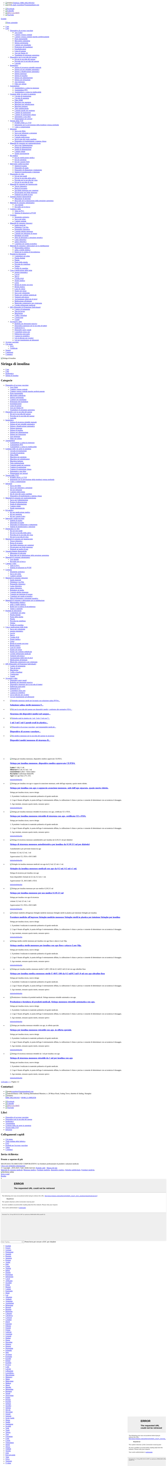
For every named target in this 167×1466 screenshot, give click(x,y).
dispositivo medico (57, 1170)
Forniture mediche (43, 1170)
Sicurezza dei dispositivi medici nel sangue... (30, 714)
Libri (7, 28)
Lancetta (18, 63)
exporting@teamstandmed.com (22, 1091)
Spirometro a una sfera (23, 117)
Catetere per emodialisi (23, 45)
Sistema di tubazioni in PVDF (25, 213)
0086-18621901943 (12, 1098)
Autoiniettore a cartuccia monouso (27, 88)
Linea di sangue (20, 51)
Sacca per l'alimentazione (24, 145)
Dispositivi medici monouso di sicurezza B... (30, 740)
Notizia (8, 350)
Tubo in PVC (19, 211)
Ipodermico (14, 65)
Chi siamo (9, 344)
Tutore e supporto (16, 609)
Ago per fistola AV (21, 53)
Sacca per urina (20, 219)
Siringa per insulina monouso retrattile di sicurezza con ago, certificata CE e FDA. (48, 816)
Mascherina (19, 313)
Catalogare (9, 352)
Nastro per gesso (20, 291)
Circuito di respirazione (23, 96)
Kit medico (14, 156)
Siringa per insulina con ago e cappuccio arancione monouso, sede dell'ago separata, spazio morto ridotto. (59, 788)
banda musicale (20, 225)
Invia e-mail (5, 1174)
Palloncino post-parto (22, 334)
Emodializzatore (20, 49)
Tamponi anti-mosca (22, 297)
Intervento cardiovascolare (19, 164)
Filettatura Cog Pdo (22, 227)
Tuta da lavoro (20, 311)
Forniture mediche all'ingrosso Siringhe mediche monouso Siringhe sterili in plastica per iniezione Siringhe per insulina (65, 917)
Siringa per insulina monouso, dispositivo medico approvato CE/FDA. (42, 763)
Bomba (3, 1176)
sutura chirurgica (20, 242)
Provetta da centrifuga (22, 264)
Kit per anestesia (20, 160)
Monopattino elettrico (22, 248)
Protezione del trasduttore (24, 47)
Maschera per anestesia (23, 102)
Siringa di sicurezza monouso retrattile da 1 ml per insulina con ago (41, 1058)
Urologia (13, 215)
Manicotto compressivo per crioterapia (28, 303)
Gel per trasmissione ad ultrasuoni (27, 340)
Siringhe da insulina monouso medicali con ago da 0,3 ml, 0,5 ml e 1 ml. (43, 868)
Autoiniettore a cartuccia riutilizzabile (28, 92)
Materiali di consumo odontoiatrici (22, 203)
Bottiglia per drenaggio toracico (26, 324)
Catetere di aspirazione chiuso (25, 115)
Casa (7, 26)
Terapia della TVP (16, 121)
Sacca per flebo (20, 131)
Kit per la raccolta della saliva (25, 178)
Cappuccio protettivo (22, 336)
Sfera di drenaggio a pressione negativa (29, 238)
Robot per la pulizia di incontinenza (27, 252)
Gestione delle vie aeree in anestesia (23, 94)
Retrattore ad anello (22, 235)
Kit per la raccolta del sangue (25, 59)
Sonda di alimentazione (23, 149)
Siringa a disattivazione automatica (27, 72)
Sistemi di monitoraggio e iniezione (27, 172)
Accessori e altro (16, 322)
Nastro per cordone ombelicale (25, 295)
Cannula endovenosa (22, 137)
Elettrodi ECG (20, 328)
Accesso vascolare (12, 342)
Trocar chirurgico (21, 186)
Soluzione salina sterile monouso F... (26, 705)
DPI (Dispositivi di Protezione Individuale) (25, 307)
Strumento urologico (22, 217)
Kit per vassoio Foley (22, 162)
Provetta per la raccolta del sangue (27, 61)
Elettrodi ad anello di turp (24, 194)
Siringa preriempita (21, 43)
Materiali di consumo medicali (11, 1170)
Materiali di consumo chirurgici (21, 223)
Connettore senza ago (22, 332)
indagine (13, 780)
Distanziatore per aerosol (23, 119)
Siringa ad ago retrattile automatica (27, 69)
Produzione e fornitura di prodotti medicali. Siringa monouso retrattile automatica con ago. (52, 1002)
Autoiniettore (14, 86)
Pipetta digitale (20, 258)
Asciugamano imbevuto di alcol (26, 299)
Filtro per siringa (20, 84)
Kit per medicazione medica (25, 158)
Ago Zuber (18, 33)
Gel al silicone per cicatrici (24, 338)
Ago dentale (19, 205)
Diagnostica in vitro (17, 174)
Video (7, 1147)
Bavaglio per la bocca (22, 207)
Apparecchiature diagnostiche (20, 197)
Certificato (13, 348)
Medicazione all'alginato (23, 301)
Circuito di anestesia (22, 98)
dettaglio (19, 780)
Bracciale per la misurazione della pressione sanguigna (34, 201)
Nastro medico (20, 281)
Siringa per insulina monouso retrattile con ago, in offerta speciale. (41, 1030)
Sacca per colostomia (22, 293)
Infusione (13, 129)
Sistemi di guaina (21, 166)
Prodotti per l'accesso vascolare (16, 1145)
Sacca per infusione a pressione (26, 133)
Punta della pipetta (21, 262)
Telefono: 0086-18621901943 (23, 3)
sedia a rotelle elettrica (22, 250)
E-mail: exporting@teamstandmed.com (25, 5)
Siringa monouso (21, 74)
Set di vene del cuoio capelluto (25, 139)
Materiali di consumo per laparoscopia (23, 184)
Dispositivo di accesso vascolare (21, 31)
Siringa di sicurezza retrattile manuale (28, 67)
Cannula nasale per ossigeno (25, 110)
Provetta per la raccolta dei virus (26, 180)
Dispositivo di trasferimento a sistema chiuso (30, 141)
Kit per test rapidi (21, 176)
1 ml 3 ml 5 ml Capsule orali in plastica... (29, 722)
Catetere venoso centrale (23, 35)
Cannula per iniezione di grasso (26, 233)
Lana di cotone (20, 289)
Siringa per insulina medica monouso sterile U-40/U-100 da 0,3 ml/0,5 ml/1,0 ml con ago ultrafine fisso (57, 973)
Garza (17, 283)
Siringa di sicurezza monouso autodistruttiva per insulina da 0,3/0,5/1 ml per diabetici (50, 844)
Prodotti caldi (40, 1168)
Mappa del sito (52, 1168)
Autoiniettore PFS (21, 90)
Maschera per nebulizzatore (24, 104)
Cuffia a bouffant (21, 315)
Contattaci (9, 354)
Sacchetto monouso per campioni (26, 190)
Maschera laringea (21, 106)
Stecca (17, 276)
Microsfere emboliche (22, 41)
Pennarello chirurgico (22, 229)
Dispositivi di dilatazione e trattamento (28, 170)
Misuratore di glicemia (23, 199)
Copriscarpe (19, 317)
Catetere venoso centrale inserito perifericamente (32, 37)
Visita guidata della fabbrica (15, 1141)
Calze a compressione (22, 127)
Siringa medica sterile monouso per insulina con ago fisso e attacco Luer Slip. (45, 945)
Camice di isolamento (22, 309)
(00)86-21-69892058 (28, 1098)
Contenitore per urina (22, 256)
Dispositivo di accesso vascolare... (25, 731)
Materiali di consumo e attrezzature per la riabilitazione (29, 246)
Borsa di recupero (21, 188)
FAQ (12, 346)
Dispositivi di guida (22, 168)
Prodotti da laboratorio (18, 254)
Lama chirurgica (20, 240)
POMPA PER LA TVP (23, 123)
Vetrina (17, 266)
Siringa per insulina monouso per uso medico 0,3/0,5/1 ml (37, 893)
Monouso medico (29, 1170)
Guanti (17, 320)
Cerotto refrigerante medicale (25, 305)
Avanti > (6, 1082)
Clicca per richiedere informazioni (13, 1166)
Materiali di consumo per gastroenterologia (25, 143)
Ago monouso (20, 82)
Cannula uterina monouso (24, 231)
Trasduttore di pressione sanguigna (27, 55)
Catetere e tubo (15, 209)
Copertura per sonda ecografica (26, 244)
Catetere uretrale (20, 221)
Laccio (17, 274)
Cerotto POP (19, 279)
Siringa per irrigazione (22, 80)
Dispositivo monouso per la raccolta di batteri (31, 326)
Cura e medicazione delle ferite (21, 270)
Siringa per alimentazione (24, 78)
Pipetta (17, 260)
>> (10, 1082)
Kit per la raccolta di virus (24, 182)
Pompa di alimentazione (23, 147)
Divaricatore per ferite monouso (26, 192)
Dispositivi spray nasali (23, 330)
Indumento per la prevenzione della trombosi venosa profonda (37, 125)
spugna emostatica (21, 272)
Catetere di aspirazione (23, 113)
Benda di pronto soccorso (24, 285)
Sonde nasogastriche (22, 154)
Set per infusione (21, 135)
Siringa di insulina (21, 76)
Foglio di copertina (21, 268)
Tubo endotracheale (22, 108)
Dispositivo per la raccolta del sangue (23, 57)
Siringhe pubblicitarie (72, 1170)
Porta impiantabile (21, 39)
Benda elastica (20, 287)
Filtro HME (19, 100)
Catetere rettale (20, 151)
